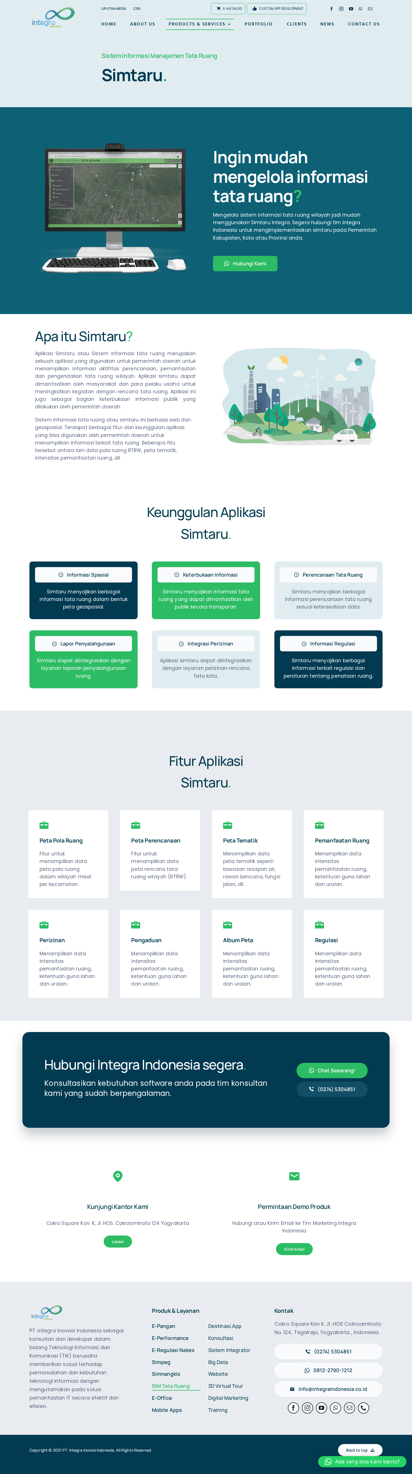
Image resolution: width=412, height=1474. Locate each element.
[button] (362, 1461)
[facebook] (331, 9)
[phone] (363, 1408)
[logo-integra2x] (53, 7)
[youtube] (351, 9)
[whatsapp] (360, 9)
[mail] (370, 9)
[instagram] (341, 9)
